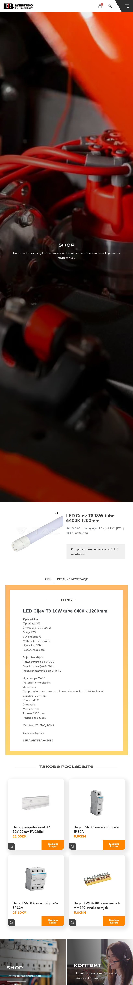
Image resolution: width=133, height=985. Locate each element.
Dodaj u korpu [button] (53, 845)
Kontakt (87, 966)
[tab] (48, 580)
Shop (15, 968)
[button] (57, 513)
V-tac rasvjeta (80, 532)
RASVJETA (115, 528)
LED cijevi (103, 528)
